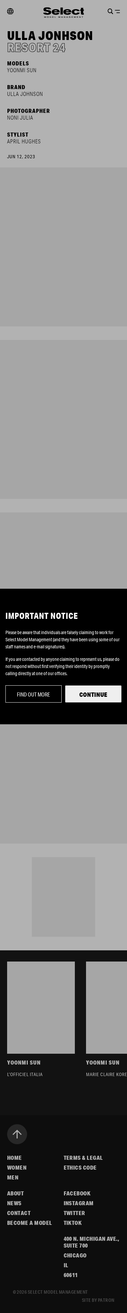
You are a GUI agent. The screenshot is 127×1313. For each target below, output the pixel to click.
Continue (93, 694)
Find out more (33, 694)
